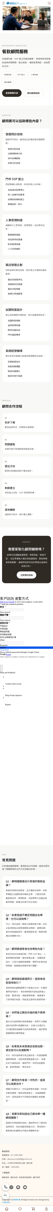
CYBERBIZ (6, 1202)
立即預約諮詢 (26, 575)
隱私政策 (14, 1177)
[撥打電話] (5, 1186)
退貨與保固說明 (25, 1177)
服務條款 (5, 1177)
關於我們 (36, 1177)
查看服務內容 (12, 92)
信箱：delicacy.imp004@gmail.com (17, 1159)
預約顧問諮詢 (33, 93)
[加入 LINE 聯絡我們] (5, 1195)
